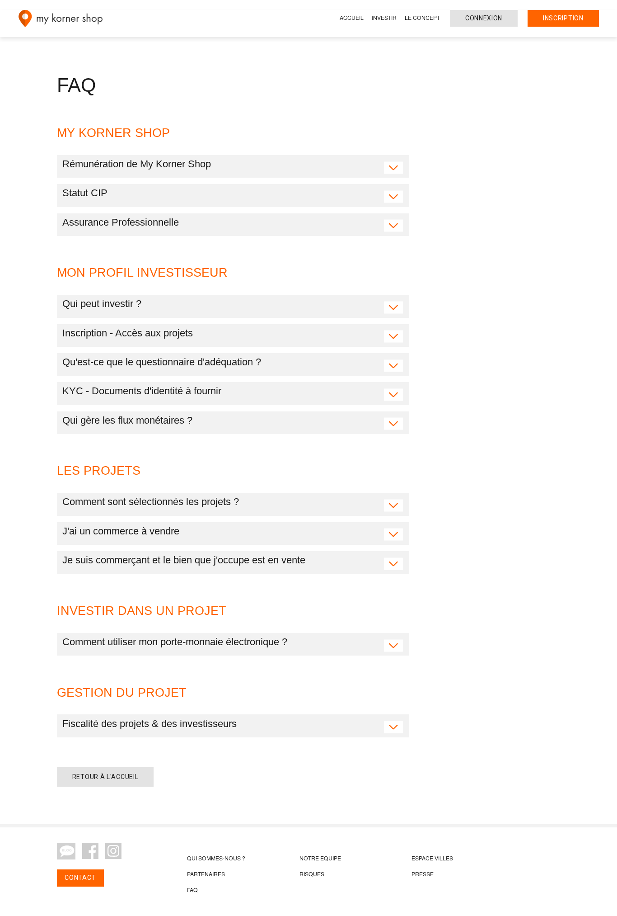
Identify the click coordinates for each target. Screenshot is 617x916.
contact (80, 877)
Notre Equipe (320, 858)
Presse (422, 874)
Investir (384, 17)
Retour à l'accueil (105, 776)
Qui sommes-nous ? (216, 858)
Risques (311, 874)
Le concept (422, 17)
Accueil (352, 17)
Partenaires (206, 874)
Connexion (483, 18)
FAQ (192, 889)
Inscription (563, 18)
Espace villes (432, 858)
